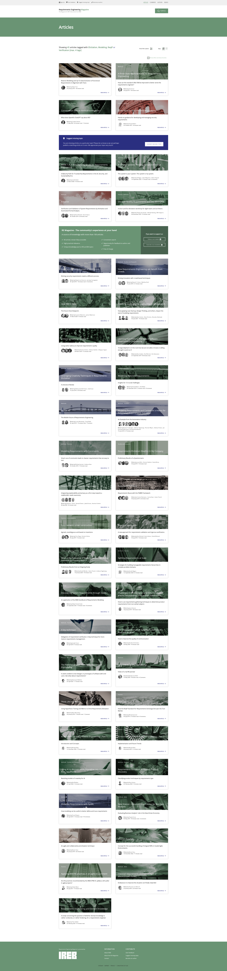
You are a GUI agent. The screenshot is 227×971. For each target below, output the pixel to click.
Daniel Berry (156, 462)
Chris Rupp (78, 536)
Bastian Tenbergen (128, 428)
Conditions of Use (122, 965)
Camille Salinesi (76, 121)
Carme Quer (150, 497)
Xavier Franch (158, 497)
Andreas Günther (93, 350)
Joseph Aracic (75, 643)
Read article (104, 92)
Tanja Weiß (88, 421)
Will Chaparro (160, 212)
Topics (163, 11)
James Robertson (90, 315)
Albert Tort (75, 87)
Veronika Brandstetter (135, 429)
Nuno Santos (140, 317)
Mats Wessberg (76, 712)
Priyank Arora (132, 817)
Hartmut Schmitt (96, 503)
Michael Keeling (151, 212)
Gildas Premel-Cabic (77, 604)
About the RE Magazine (111, 955)
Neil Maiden (75, 782)
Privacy (113, 965)
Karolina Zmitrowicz (134, 643)
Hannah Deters (80, 503)
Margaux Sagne (103, 350)
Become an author (131, 958)
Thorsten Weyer (149, 428)
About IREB (107, 953)
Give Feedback (130, 953)
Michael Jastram (79, 464)
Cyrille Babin (75, 180)
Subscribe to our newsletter (153, 244)
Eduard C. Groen (136, 282)
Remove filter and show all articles (158, 58)
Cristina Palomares (142, 497)
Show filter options (144, 48)
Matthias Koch (145, 282)
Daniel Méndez (84, 571)
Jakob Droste (88, 503)
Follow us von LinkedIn (153, 239)
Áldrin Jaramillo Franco (81, 389)
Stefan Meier (75, 887)
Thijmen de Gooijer (142, 212)
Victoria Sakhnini (147, 462)
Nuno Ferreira (148, 317)
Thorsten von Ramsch (134, 887)
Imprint (107, 965)
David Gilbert (135, 386)
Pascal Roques (75, 815)
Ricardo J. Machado (157, 317)
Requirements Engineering (74, 10)
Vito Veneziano (155, 354)
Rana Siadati (140, 354)
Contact (106, 958)
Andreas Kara (88, 464)
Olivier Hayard (155, 178)
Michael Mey (75, 747)
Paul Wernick (147, 354)
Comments (153, 2)
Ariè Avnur (131, 89)
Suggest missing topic (154, 144)
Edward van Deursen (80, 280)
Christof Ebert (132, 123)
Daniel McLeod (156, 536)
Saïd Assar (90, 389)
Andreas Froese (158, 428)
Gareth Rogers (132, 571)
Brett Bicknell (79, 215)
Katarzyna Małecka (77, 680)
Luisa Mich (139, 462)
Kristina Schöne (84, 350)
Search (166, 2)
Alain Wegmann (146, 178)
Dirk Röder (142, 386)
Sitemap (100, 965)
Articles (145, 2)
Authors (160, 2)
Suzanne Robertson (80, 315)
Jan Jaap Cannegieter (92, 280)
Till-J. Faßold (75, 922)
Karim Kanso (86, 215)
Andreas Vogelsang (139, 428)
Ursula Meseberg (80, 421)
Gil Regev (139, 178)
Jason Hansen (132, 608)
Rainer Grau (75, 850)
